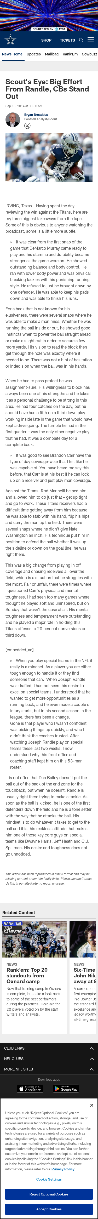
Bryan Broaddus (36, 114)
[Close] (91, 1105)
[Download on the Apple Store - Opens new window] (30, 1089)
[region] (49, 1158)
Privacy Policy (62, 1169)
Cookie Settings (49, 1179)
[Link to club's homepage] (10, 37)
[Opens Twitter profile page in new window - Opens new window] (27, 126)
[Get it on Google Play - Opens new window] (66, 1091)
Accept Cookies (49, 1209)
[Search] (81, 39)
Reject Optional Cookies (49, 1194)
